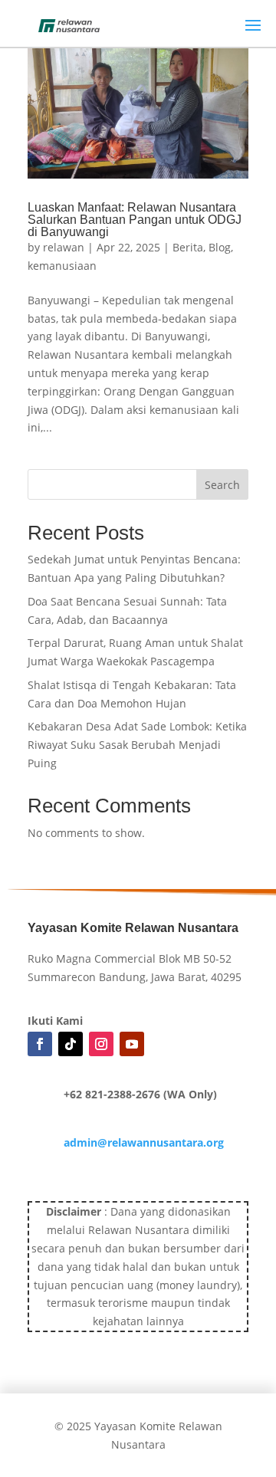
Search (222, 485)
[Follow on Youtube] (132, 1044)
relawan (63, 247)
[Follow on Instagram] (101, 1044)
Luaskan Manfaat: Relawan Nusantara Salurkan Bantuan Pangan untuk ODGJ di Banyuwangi (135, 219)
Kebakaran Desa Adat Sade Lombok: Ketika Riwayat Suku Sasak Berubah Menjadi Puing (137, 744)
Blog (220, 247)
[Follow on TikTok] (70, 1044)
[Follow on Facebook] (40, 1044)
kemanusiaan (62, 265)
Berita (187, 247)
